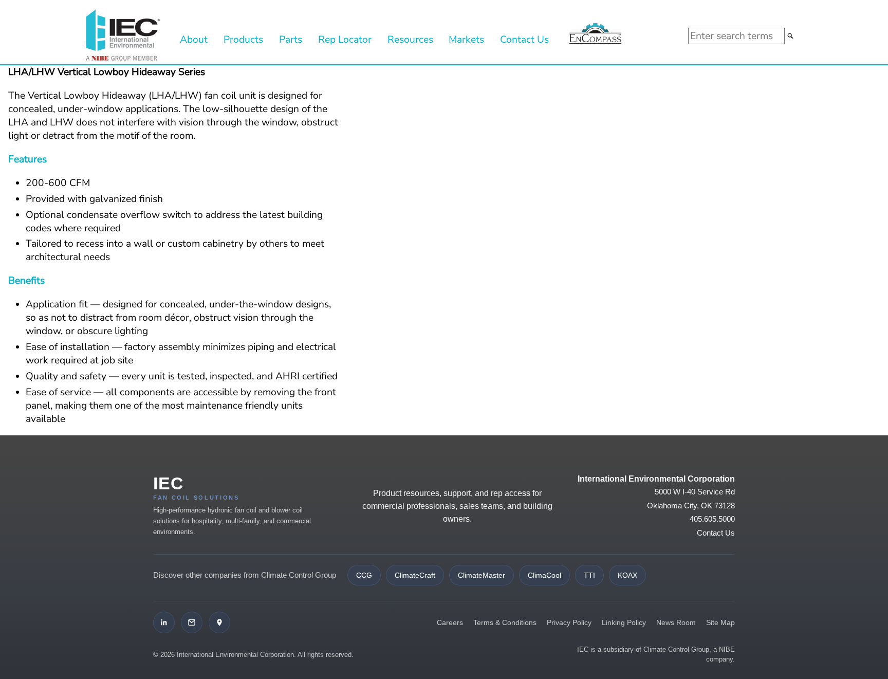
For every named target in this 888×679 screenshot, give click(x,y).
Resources (410, 39)
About (194, 39)
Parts (290, 39)
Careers (450, 622)
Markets (466, 39)
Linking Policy (624, 622)
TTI (589, 575)
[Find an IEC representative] (219, 622)
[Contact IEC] (191, 622)
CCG (364, 575)
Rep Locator (345, 39)
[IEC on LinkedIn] (164, 622)
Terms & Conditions (504, 622)
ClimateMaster (481, 575)
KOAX (627, 575)
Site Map (720, 622)
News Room (676, 622)
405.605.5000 (712, 519)
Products (243, 39)
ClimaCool (544, 575)
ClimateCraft (415, 575)
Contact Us (524, 39)
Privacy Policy (569, 622)
